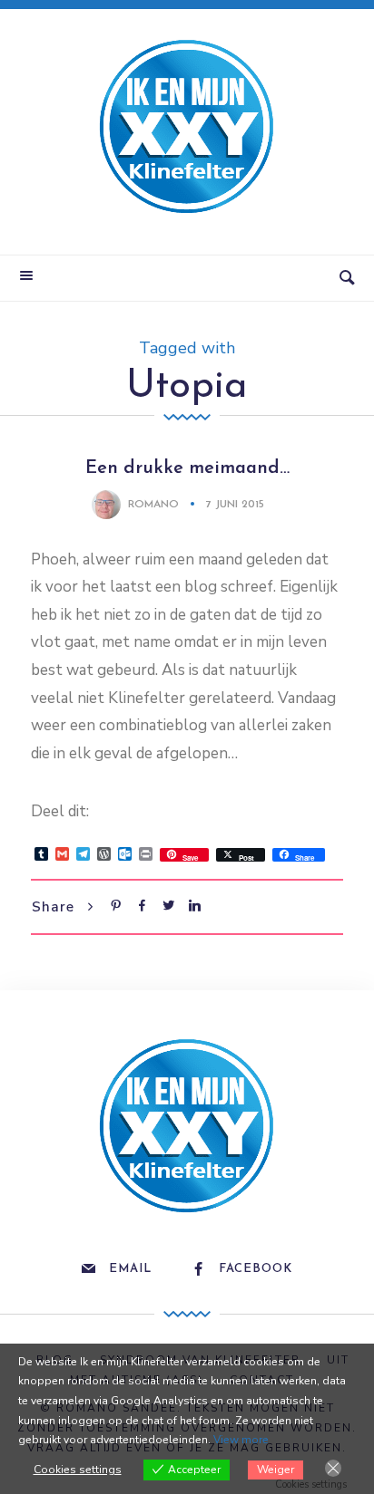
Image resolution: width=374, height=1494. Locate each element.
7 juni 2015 (235, 504)
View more (241, 1439)
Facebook (255, 1269)
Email (130, 1269)
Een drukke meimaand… (187, 468)
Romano (153, 504)
